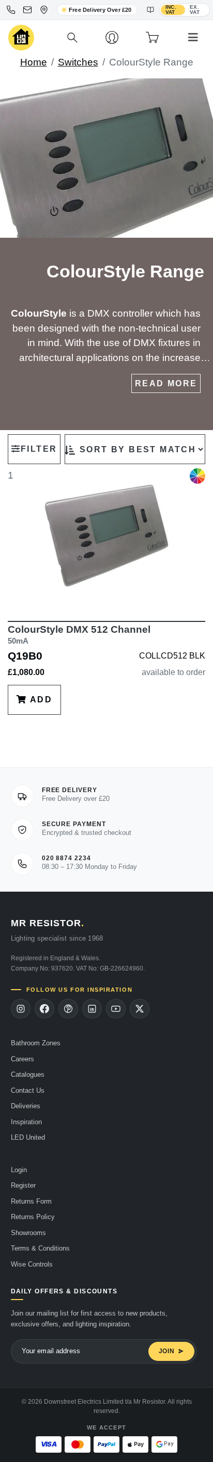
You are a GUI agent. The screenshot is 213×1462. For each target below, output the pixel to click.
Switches (78, 62)
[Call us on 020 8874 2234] (11, 10)
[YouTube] (116, 1009)
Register (23, 1185)
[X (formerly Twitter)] (139, 1009)
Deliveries (25, 1106)
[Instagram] (21, 1009)
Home (33, 62)
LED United (28, 1137)
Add (39, 699)
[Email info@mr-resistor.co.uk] (27, 10)
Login (19, 1170)
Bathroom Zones (35, 1043)
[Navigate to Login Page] (111, 37)
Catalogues (27, 1074)
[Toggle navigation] (193, 37)
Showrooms (28, 1233)
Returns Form (31, 1201)
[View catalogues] (150, 10)
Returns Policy (33, 1217)
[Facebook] (44, 1009)
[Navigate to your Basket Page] (152, 37)
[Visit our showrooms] (44, 10)
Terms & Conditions (40, 1248)
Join (167, 1351)
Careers (22, 1059)
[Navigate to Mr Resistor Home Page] (21, 38)
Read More (166, 383)
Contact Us (27, 1090)
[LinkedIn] (92, 1009)
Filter (39, 449)
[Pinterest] (68, 1009)
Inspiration (26, 1122)
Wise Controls (32, 1264)
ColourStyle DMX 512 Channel (79, 634)
